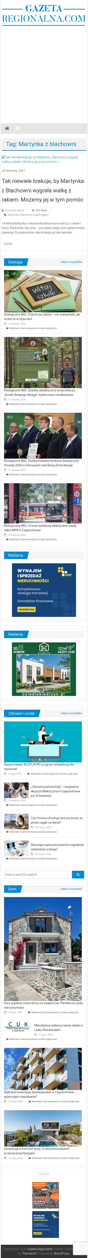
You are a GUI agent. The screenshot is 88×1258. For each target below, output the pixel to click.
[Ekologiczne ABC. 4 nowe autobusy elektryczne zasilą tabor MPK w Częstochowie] (43, 503)
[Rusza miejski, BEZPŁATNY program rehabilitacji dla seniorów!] (43, 741)
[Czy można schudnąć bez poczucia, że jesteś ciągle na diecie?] (16, 821)
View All (71, 262)
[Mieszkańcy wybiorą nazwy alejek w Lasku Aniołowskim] (18, 1026)
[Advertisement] (44, 72)
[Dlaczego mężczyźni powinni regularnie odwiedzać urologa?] (16, 848)
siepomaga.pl (41, 214)
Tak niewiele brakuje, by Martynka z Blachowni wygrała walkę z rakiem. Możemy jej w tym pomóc (43, 190)
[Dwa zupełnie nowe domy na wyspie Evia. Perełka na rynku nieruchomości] (43, 948)
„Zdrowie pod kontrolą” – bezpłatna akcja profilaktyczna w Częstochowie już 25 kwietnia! (55, 791)
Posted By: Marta (14, 210)
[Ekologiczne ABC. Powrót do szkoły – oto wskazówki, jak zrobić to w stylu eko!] (43, 291)
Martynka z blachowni (20, 214)
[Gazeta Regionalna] (7, 128)
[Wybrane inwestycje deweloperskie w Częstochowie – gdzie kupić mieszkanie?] (43, 1068)
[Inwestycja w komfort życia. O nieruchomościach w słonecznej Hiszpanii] (43, 1128)
